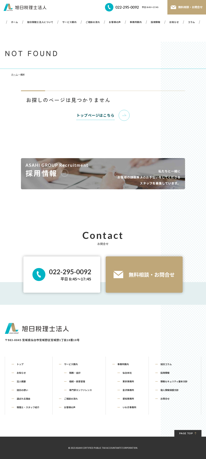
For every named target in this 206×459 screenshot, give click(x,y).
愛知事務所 (128, 398)
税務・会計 (75, 373)
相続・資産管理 (77, 381)
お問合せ (165, 398)
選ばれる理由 (23, 398)
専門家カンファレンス (80, 390)
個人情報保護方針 (169, 390)
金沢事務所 (128, 390)
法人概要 (21, 381)
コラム (191, 22)
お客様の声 (115, 22)
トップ (20, 364)
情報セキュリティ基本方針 (173, 381)
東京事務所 (128, 381)
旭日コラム (166, 364)
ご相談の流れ (93, 22)
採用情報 (155, 22)
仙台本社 (127, 373)
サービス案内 (69, 22)
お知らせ (174, 22)
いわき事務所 (129, 407)
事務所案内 (136, 22)
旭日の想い (22, 390)
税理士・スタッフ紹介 (28, 407)
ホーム (14, 22)
